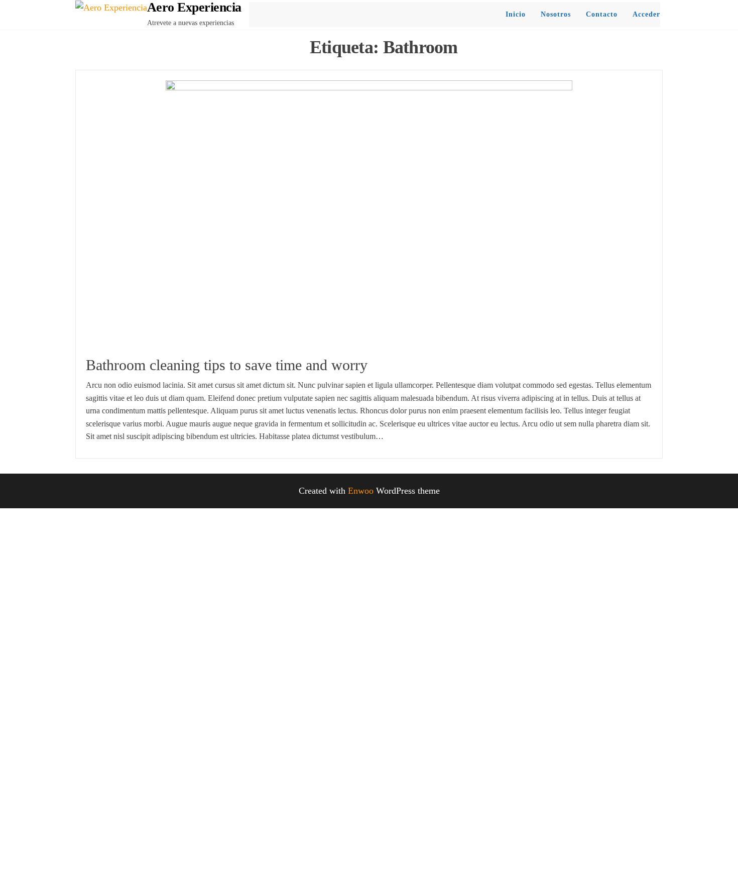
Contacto (602, 14)
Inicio (516, 14)
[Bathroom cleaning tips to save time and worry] (369, 215)
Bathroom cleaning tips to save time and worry (226, 365)
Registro (64, 871)
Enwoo (361, 491)
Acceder (646, 14)
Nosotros (556, 14)
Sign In (94, 871)
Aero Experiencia (194, 7)
